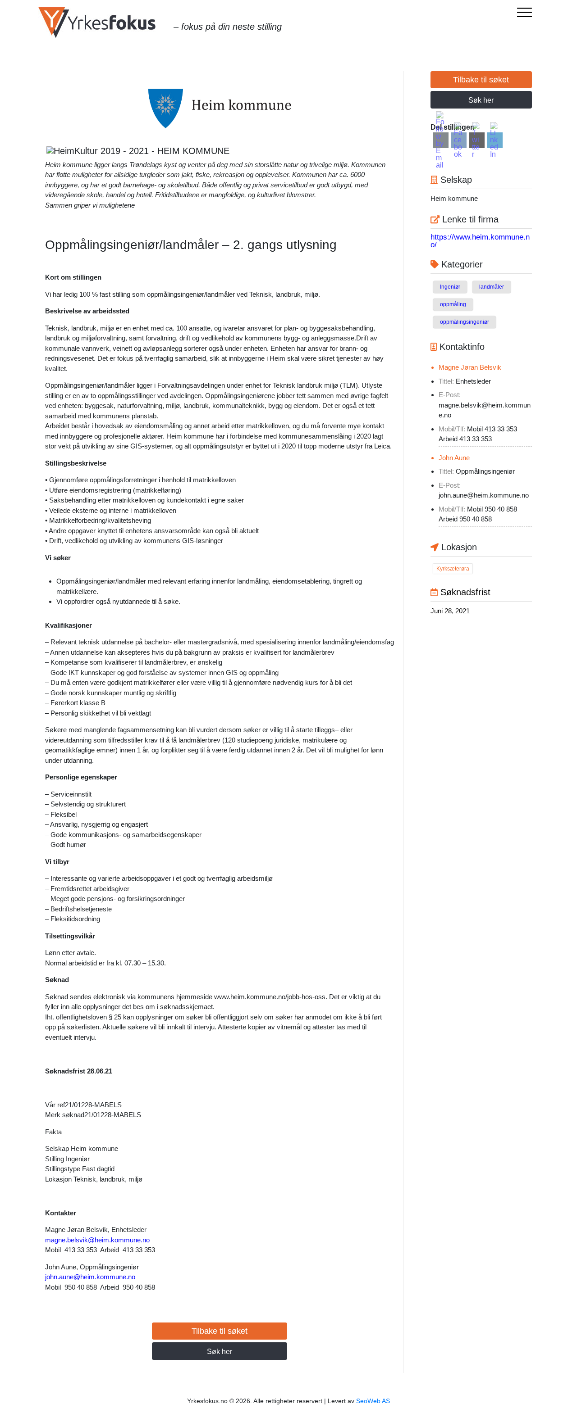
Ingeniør (450, 287)
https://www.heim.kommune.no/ (480, 241)
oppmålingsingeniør (464, 322)
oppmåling (453, 304)
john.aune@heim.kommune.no (90, 1277)
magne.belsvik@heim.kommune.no (97, 1240)
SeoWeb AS (373, 1400)
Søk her (219, 1351)
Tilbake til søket (219, 1331)
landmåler (491, 287)
